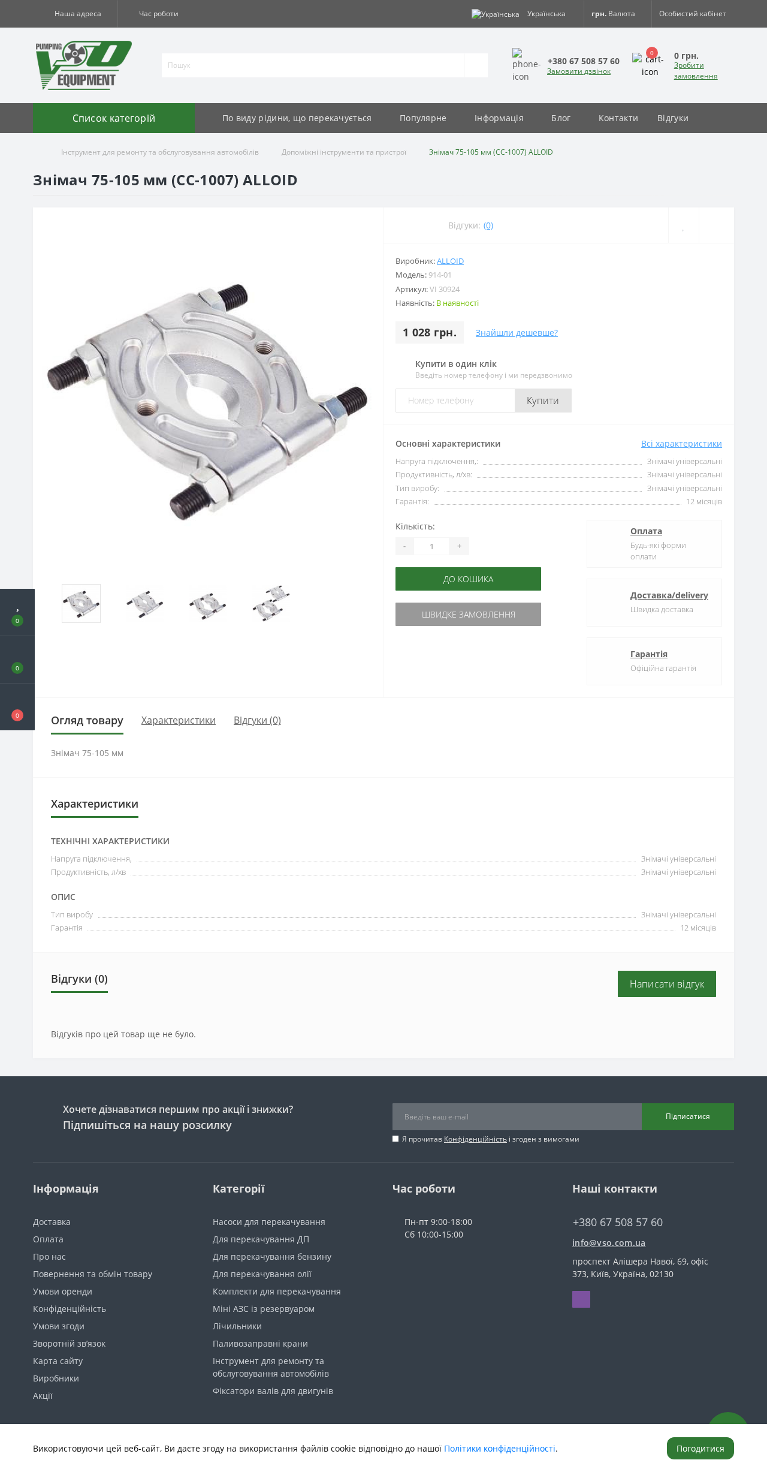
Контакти (618, 118)
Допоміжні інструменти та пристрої (344, 152)
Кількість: (415, 526)
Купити (543, 400)
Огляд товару (87, 720)
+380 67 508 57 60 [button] (618, 1222)
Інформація (499, 118)
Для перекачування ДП (261, 1239)
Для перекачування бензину (272, 1256)
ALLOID (450, 260)
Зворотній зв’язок (69, 1343)
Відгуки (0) (257, 720)
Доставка (52, 1221)
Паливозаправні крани (260, 1343)
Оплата (646, 531)
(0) (488, 225)
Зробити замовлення (696, 70)
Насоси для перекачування (269, 1221)
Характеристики (178, 720)
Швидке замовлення (447, 614)
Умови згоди (58, 1326)
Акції (43, 1395)
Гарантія (649, 654)
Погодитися (700, 1448)
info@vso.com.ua (609, 1242)
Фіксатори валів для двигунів (273, 1390)
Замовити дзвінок (579, 71)
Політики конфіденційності (499, 1448)
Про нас (49, 1256)
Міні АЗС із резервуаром (264, 1308)
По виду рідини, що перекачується (297, 118)
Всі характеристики (681, 443)
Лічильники (237, 1326)
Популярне (423, 118)
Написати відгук (667, 984)
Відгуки (673, 118)
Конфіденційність (475, 1139)
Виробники (56, 1378)
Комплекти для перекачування (277, 1291)
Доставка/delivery (669, 595)
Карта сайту (58, 1360)
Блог (560, 118)
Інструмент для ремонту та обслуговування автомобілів (160, 152)
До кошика (448, 579)
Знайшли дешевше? (517, 332)
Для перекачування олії (262, 1274)
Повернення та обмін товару (92, 1274)
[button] (75, 14)
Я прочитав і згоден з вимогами (490, 1139)
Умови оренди (62, 1291)
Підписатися (688, 1116)
